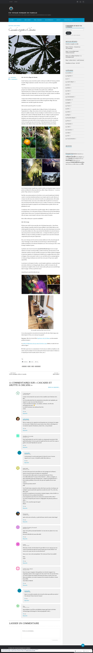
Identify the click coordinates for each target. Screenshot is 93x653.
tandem (82, 162)
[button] (28, 131)
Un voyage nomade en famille (23, 13)
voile (74, 164)
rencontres (17, 25)
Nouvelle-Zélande (71, 117)
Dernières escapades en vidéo (72, 44)
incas (80, 158)
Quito (79, 160)
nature (68, 111)
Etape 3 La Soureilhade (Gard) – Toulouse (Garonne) (72, 52)
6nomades (27, 453)
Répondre (25, 413)
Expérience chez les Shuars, (43, 338)
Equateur (11, 25)
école (68, 85)
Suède (68, 132)
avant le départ (70, 81)
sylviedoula (26, 419)
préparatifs (76, 160)
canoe (68, 90)
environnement (70, 96)
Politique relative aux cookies (30, 650)
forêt (29, 366)
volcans (77, 164)
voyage (80, 164)
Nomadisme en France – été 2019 (73, 63)
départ (80, 156)
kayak (82, 158)
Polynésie (69, 123)
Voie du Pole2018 (71, 138)
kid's (68, 108)
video (72, 164)
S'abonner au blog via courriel (74, 26)
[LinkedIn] (80, 2)
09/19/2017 (13, 77)
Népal (68, 114)
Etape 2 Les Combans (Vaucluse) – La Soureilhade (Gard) (73, 56)
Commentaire (55, 640)
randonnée (68, 162)
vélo (68, 135)
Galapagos (77, 158)
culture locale (71, 157)
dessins (77, 156)
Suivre (68, 33)
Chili (68, 93)
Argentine (69, 75)
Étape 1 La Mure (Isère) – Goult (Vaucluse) (75, 60)
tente (67, 164)
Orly (33, 366)
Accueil (10, 1)
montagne (69, 160)
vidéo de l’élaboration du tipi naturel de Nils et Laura (35, 343)
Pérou (68, 120)
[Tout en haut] (82, 645)
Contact (15, 1)
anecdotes (69, 72)
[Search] (83, 2)
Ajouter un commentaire (53, 387)
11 (13, 79)
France (68, 105)
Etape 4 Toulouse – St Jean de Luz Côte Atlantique (73, 47)
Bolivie (68, 87)
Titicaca (69, 164)
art (67, 79)
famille (68, 102)
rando (68, 126)
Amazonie (24, 366)
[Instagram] (77, 2)
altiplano (75, 153)
